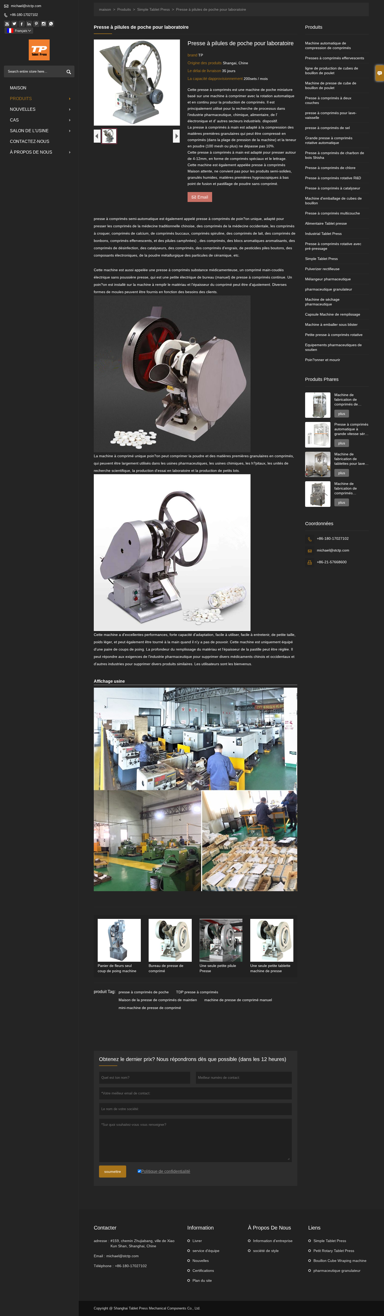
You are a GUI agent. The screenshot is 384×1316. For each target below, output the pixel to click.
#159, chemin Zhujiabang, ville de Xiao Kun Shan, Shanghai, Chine (142, 1243)
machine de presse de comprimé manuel (238, 1000)
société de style (266, 1251)
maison (105, 9)
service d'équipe (206, 1251)
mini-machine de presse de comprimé (150, 1008)
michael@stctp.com (26, 6)
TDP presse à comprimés (197, 992)
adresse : (101, 1241)
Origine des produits (205, 63)
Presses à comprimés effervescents (334, 58)
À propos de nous (31, 152)
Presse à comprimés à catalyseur (332, 188)
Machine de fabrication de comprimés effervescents (345, 488)
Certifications (203, 1270)
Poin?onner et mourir (322, 360)
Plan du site (202, 1280)
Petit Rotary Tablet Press (333, 1251)
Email (199, 196)
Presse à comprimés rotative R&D (333, 178)
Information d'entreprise (273, 1241)
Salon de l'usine (29, 131)
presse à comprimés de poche (144, 992)
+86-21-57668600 (332, 562)
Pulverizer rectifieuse (322, 269)
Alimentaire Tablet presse (326, 223)
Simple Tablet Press (153, 9)
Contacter (105, 1228)
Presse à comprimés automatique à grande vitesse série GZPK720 (351, 429)
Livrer (197, 1241)
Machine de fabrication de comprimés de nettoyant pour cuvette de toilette (349, 400)
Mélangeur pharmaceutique (328, 279)
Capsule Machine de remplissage (332, 314)
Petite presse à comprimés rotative (334, 335)
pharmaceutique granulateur (328, 289)
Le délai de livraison (205, 70)
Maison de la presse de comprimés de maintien (158, 1000)
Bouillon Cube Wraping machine (339, 1261)
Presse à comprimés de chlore (330, 168)
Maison (18, 88)
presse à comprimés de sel (327, 128)
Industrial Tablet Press (323, 233)
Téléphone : (104, 1266)
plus (341, 413)
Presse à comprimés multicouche (332, 213)
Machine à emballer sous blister (331, 324)
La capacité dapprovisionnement (216, 78)
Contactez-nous (29, 141)
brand (193, 55)
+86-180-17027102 (24, 15)
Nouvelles (23, 109)
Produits (21, 98)
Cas (14, 120)
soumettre (112, 1171)
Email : (99, 1256)
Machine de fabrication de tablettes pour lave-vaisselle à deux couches (350, 459)
